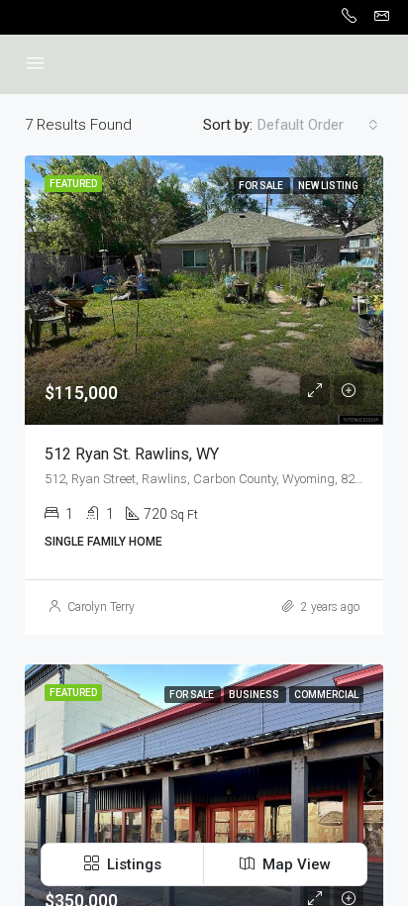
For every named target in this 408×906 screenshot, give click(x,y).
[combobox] (318, 125)
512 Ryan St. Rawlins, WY (132, 454)
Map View (294, 864)
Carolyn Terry (101, 607)
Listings (132, 864)
